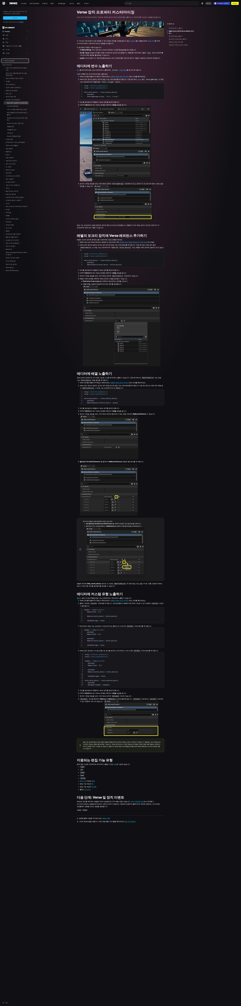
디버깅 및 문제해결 (12, 106)
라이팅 (8, 209)
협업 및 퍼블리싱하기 (12, 237)
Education (9, 249)
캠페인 (8, 231)
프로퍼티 (133, 41)
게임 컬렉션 (9, 148)
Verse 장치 (151, 41)
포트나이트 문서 (7, 65)
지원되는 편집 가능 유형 (176, 42)
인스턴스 (88, 789)
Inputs (8, 154)
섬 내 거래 (9, 228)
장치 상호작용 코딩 (137, 801)
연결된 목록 (10, 126)
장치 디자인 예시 (11, 164)
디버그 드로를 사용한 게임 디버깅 (17, 109)
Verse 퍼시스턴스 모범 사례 (15, 123)
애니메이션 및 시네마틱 (13, 176)
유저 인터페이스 (10, 84)
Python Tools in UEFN (12, 258)
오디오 (8, 203)
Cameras (8, 222)
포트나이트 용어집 (11, 264)
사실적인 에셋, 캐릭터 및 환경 (14, 197)
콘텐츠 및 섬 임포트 (11, 90)
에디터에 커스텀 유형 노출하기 (178, 39)
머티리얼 (8, 212)
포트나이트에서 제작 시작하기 (15, 78)
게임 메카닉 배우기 (11, 160)
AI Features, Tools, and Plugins (15, 142)
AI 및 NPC (9, 173)
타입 (115, 764)
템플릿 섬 (8, 151)
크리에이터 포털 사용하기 (13, 234)
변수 (78, 70)
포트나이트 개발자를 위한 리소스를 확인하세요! (16, 74)
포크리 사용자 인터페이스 (13, 87)
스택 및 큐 (10, 133)
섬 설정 (8, 81)
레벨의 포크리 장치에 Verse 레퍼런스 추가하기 (181, 32)
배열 (106, 378)
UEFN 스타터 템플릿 (12, 145)
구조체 (94, 787)
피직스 (8, 188)
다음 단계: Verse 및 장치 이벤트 (178, 45)
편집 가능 (83, 781)
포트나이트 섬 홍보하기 (13, 243)
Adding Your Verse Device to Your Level (133, 242)
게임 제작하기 (10, 157)
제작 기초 (8, 93)
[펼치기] (4, 68)
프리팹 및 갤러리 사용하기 (13, 200)
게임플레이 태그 (11, 129)
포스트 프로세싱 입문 (12, 219)
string (139, 79)
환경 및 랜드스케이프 (12, 191)
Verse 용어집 (10, 267)
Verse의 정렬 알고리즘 (13, 136)
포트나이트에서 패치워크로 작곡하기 (17, 206)
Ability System (10, 170)
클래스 (79, 598)
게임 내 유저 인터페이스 (13, 185)
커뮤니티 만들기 (10, 246)
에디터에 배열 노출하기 (176, 36)
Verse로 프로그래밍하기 (13, 99)
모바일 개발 (9, 139)
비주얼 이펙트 (10, 225)
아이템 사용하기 (10, 182)
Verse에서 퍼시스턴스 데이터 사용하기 (17, 119)
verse (79, 810)
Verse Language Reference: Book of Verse (16, 253)
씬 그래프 (8, 167)
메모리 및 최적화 (11, 194)
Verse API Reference (12, 270)
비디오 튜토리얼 (10, 261)
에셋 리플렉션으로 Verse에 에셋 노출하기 (17, 113)
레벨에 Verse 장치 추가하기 (120, 76)
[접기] (4, 99)
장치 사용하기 (10, 179)
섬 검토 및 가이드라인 (12, 240)
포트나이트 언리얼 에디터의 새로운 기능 (16, 69)
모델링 (8, 215)
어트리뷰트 (123, 70)
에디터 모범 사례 (11, 96)
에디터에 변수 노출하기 (176, 28)
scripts (85, 810)
